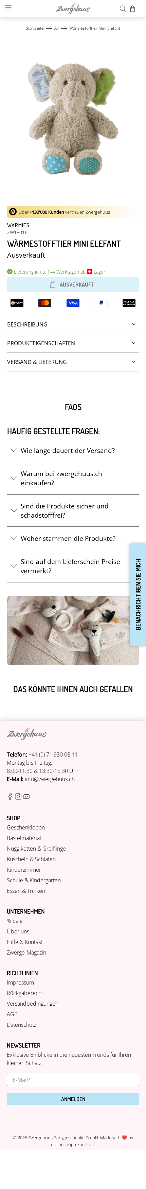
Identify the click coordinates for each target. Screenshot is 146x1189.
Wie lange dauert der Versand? (68, 450)
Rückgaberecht (25, 993)
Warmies (18, 225)
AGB (12, 1014)
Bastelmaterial (24, 838)
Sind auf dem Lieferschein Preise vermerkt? (70, 566)
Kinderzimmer (24, 869)
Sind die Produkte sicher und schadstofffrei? (65, 510)
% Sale (15, 921)
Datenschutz (21, 1024)
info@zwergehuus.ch (50, 779)
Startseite (35, 28)
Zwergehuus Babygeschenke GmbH (63, 1137)
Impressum (20, 982)
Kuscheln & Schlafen (31, 859)
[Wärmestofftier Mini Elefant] (73, 119)
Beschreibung (27, 324)
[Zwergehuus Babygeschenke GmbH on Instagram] (18, 798)
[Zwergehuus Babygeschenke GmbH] (73, 8)
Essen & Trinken (26, 891)
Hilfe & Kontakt (25, 942)
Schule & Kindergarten (34, 880)
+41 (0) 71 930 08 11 (53, 754)
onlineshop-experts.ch (73, 1144)
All (56, 28)
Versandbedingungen (32, 1003)
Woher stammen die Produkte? (68, 538)
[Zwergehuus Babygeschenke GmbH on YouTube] (26, 798)
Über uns (18, 931)
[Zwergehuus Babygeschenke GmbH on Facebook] (10, 798)
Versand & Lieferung (37, 362)
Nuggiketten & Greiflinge (36, 848)
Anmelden (73, 1099)
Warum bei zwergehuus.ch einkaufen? (61, 478)
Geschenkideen (26, 827)
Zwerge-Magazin (26, 952)
